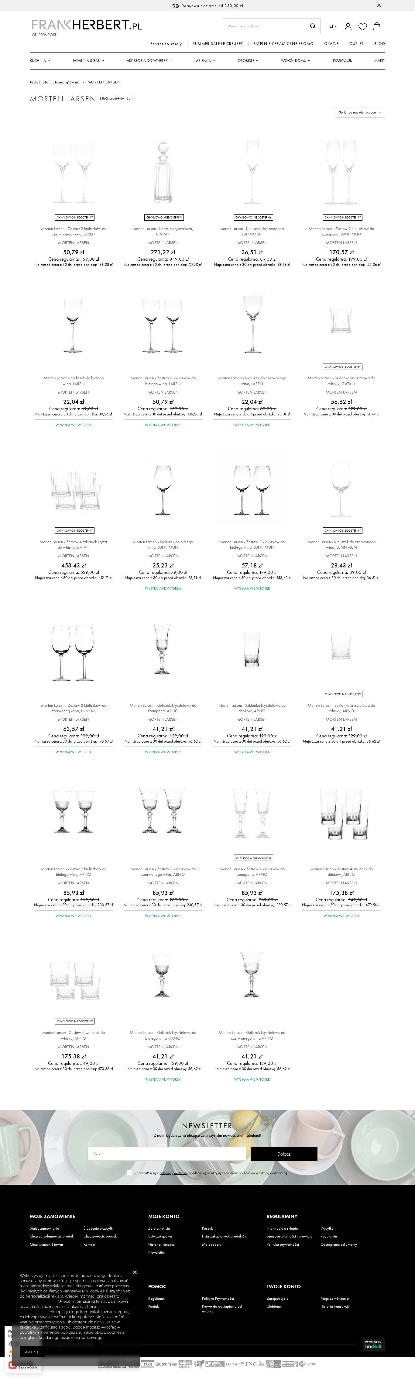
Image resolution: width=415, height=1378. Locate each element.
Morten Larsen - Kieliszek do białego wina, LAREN (74, 380)
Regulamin (329, 1236)
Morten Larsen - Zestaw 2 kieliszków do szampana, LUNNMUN (341, 231)
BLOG (379, 43)
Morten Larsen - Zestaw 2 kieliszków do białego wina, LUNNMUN (252, 544)
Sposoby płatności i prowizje (289, 1236)
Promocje (342, 60)
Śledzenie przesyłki (98, 1228)
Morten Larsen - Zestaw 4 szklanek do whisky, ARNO (73, 1035)
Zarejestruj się (159, 1228)
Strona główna (66, 82)
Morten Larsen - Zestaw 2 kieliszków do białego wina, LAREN (163, 380)
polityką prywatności (173, 1173)
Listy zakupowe (160, 1236)
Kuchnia (38, 60)
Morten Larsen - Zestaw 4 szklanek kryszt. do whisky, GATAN (73, 544)
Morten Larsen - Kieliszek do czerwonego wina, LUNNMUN (341, 544)
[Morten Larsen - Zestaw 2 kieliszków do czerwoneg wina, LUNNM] (73, 651)
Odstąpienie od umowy (339, 1244)
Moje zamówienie (52, 1217)
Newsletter (207, 1126)
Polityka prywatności (283, 1244)
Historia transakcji (162, 1244)
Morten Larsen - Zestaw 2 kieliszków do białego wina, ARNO (73, 871)
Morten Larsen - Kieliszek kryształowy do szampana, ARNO (163, 708)
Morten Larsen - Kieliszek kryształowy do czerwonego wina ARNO (252, 1035)
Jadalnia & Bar (86, 60)
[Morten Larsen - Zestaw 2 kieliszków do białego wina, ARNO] (73, 815)
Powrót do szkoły (166, 43)
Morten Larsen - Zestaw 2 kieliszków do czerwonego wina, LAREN (73, 231)
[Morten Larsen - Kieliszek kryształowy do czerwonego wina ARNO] (252, 979)
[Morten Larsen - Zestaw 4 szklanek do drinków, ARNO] (341, 815)
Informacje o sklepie (282, 1228)
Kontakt (89, 1244)
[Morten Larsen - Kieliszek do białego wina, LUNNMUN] (163, 488)
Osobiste (246, 60)
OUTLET (356, 43)
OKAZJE (331, 43)
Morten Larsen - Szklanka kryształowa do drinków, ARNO (252, 708)
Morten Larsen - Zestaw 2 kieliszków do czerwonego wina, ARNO (163, 871)
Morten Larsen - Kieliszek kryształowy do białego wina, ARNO (163, 1035)
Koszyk (207, 1228)
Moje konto (164, 1217)
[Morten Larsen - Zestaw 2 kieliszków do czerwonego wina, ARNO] (163, 815)
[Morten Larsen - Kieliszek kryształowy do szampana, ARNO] (163, 651)
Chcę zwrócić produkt (101, 1236)
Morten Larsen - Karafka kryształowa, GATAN (162, 231)
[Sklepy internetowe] (373, 1345)
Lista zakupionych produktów (224, 1236)
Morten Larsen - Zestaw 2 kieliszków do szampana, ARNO (252, 871)
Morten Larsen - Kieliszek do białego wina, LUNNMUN (163, 544)
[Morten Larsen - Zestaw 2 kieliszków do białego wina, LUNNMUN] (252, 488)
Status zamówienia (44, 1228)
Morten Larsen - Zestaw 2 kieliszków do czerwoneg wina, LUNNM (73, 708)
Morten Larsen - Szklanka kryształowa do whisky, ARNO (341, 708)
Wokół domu (293, 60)
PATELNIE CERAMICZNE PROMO (284, 43)
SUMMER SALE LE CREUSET (218, 43)
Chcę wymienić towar (46, 1244)
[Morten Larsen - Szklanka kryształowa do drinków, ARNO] (252, 651)
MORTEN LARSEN (73, 242)
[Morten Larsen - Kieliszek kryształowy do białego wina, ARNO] (163, 979)
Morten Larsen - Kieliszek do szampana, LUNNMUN (252, 231)
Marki (379, 60)
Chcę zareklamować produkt (52, 1236)
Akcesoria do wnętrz (147, 60)
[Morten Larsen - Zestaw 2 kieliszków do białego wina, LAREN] (163, 324)
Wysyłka (327, 1228)
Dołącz (283, 1154)
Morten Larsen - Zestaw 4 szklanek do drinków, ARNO (341, 871)
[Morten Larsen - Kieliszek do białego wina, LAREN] (73, 324)
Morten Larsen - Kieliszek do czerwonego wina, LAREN (252, 380)
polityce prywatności (38, 1301)
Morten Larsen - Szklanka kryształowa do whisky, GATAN (341, 380)
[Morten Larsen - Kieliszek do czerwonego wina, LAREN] (252, 324)
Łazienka (202, 60)
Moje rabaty (211, 1244)
